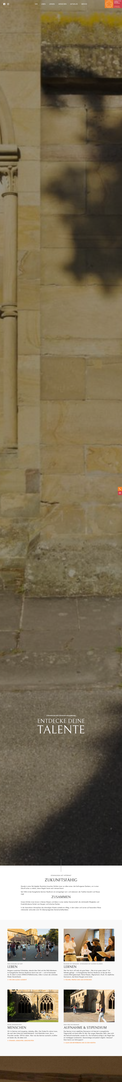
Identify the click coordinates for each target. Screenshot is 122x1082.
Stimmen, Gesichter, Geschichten (21, 1040)
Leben (43, 4)
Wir (36, 4)
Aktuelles (74, 4)
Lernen (52, 4)
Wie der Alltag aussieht (18, 980)
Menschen (62, 4)
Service (84, 4)
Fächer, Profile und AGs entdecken (78, 980)
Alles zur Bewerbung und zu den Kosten (80, 1043)
